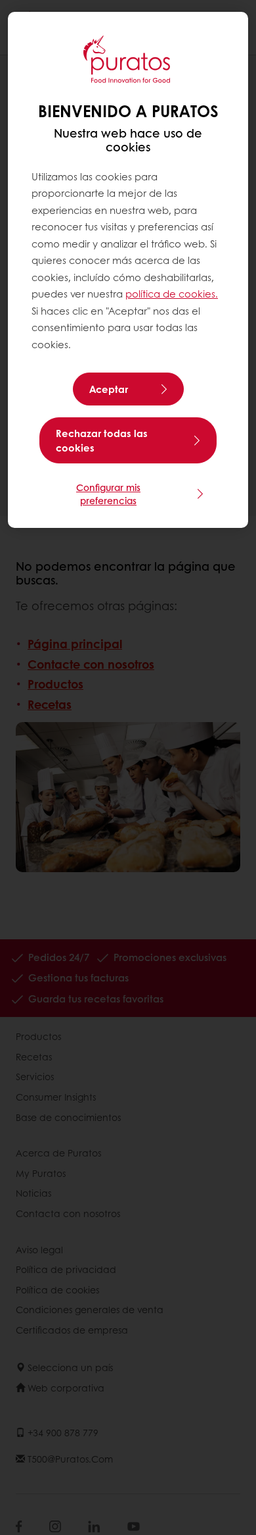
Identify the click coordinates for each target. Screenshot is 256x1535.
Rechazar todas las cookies (102, 440)
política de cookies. (171, 293)
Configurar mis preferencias (108, 494)
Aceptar (108, 389)
